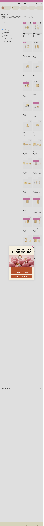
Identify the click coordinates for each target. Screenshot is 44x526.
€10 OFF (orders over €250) (21, 272)
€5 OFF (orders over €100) (21, 269)
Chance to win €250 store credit (22, 276)
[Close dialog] (33, 247)
